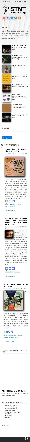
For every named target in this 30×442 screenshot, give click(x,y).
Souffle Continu (13, 408)
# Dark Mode (6, 1)
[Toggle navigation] (24, 17)
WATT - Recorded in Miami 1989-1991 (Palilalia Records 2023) (19, 76)
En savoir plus (10, 210)
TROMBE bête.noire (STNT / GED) (14, 391)
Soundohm (8, 414)
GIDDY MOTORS (15, 179)
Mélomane (13, 405)
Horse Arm (12, 204)
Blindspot (13, 407)
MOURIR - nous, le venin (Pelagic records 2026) (19, 66)
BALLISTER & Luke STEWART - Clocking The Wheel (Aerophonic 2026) (19, 105)
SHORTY (7, 206)
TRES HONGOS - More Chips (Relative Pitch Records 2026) (20, 115)
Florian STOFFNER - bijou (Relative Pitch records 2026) (20, 85)
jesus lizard (17, 272)
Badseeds (12, 410)
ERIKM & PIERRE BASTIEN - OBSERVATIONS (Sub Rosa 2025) (19, 47)
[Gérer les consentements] (26, 438)
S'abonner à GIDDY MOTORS (1, 347)
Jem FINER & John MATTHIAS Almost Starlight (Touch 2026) (19, 57)
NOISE (16, 337)
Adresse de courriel (7, 131)
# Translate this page (20, 1)
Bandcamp (8, 415)
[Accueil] (14, 9)
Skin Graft (12, 206)
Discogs (7, 417)
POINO (6, 204)
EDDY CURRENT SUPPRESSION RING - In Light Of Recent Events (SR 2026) (19, 97)
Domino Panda (17, 412)
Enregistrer (7, 138)
